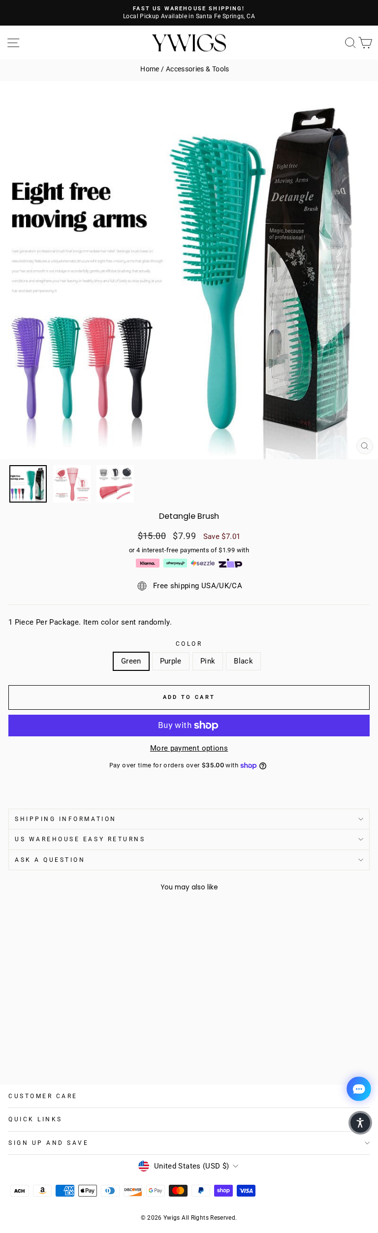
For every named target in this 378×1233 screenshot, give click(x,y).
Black (243, 661)
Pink (207, 661)
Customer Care (43, 1096)
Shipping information (66, 819)
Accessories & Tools (197, 69)
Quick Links (35, 1119)
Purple (171, 661)
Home (149, 69)
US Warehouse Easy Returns (80, 839)
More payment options (189, 748)
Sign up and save (48, 1142)
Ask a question (50, 859)
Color (189, 643)
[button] (360, 1123)
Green (131, 661)
